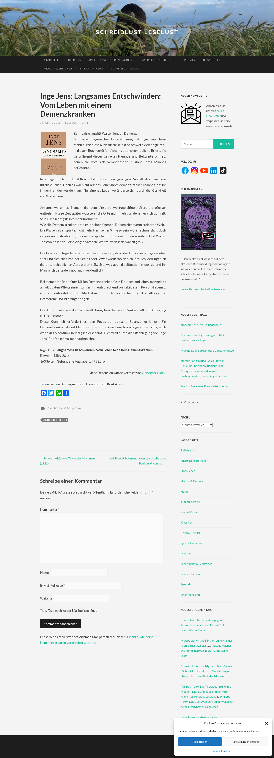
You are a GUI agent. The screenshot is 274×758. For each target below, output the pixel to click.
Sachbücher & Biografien (64, 408)
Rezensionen (123, 59)
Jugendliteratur (190, 501)
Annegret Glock (153, 373)
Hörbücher (188, 470)
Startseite (52, 59)
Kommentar (49, 509)
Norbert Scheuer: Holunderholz (201, 324)
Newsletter (211, 59)
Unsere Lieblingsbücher (158, 59)
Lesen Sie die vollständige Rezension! (204, 289)
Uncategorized (190, 594)
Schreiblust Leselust (137, 32)
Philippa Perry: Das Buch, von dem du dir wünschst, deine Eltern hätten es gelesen (207, 701)
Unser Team (97, 59)
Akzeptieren (200, 741)
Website (46, 598)
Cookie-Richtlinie (221, 750)
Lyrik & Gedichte (191, 543)
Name (45, 572)
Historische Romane (194, 460)
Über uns (74, 59)
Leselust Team (76, 122)
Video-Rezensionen (58, 68)
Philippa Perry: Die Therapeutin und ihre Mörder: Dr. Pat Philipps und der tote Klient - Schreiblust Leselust (206, 691)
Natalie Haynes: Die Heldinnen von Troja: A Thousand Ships (206, 650)
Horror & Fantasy (192, 481)
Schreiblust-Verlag (125, 68)
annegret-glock (55, 419)
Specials (189, 59)
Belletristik (188, 450)
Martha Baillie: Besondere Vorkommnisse (207, 350)
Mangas (186, 553)
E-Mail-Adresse (52, 585)
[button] (266, 723)
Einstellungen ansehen (246, 741)
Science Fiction (190, 574)
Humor (185, 491)
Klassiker (187, 522)
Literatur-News (91, 68)
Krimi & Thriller (190, 533)
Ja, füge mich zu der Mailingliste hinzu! (70, 610)
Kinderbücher (189, 512)
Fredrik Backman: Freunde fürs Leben (205, 386)
